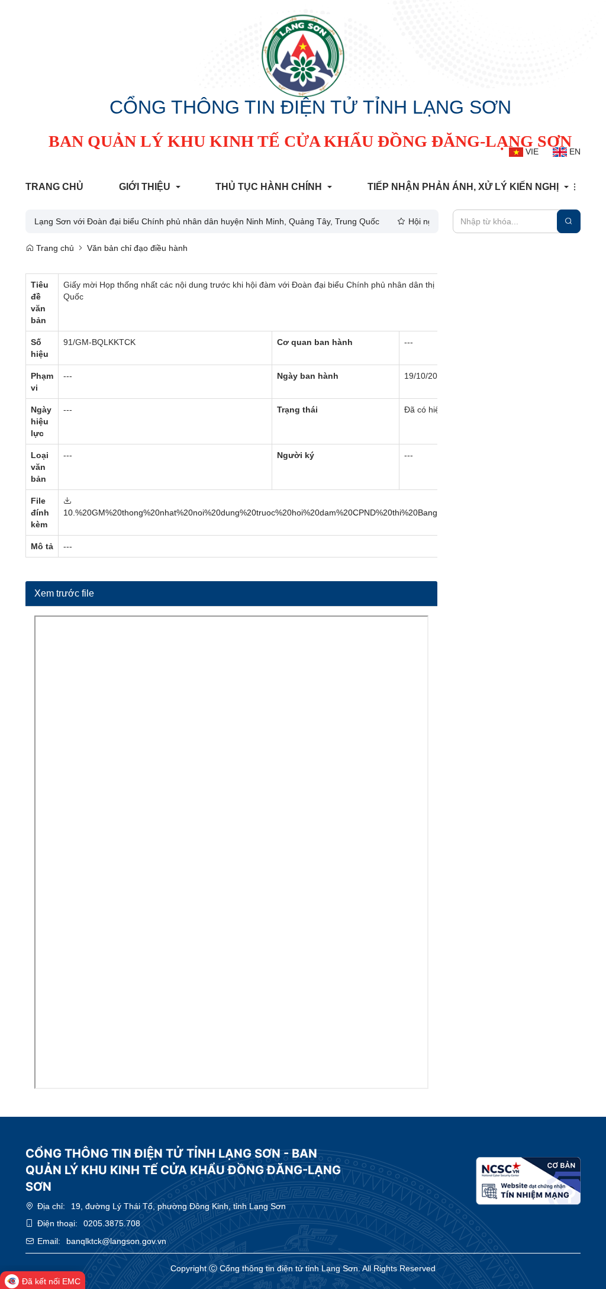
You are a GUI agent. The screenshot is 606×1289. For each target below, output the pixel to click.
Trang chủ (54, 248)
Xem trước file (64, 593)
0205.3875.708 (111, 1223)
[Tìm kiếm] (569, 221)
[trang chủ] (303, 55)
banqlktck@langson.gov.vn (116, 1241)
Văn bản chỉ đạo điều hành (137, 248)
